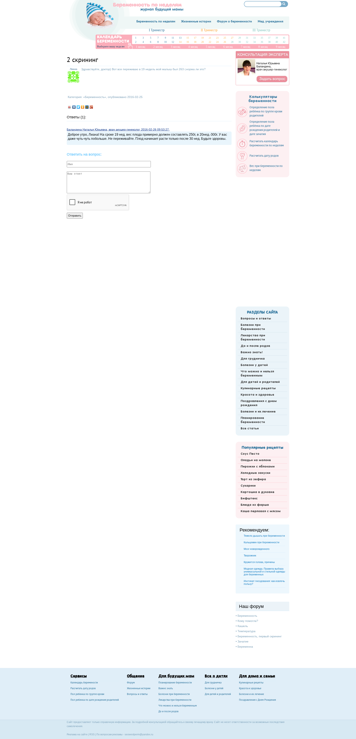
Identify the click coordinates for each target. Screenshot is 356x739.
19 (202, 37)
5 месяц (210, 46)
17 (195, 37)
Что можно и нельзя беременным (257, 373)
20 (202, 42)
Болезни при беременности (253, 327)
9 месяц (280, 46)
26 (225, 42)
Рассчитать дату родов (83, 688)
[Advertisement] (262, 240)
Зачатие (243, 641)
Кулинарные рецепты (258, 388)
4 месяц (193, 46)
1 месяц (140, 46)
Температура (246, 631)
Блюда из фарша (255, 505)
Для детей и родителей (260, 382)
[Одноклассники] (83, 107)
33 (254, 37)
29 (239, 37)
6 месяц (228, 46)
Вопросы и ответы (256, 318)
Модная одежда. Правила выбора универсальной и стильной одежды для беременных (264, 571)
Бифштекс (249, 498)
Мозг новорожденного (256, 549)
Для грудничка (253, 358)
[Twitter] (78, 107)
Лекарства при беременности (253, 337)
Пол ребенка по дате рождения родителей (94, 700)
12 (173, 42)
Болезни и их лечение (258, 411)
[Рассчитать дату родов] (260, 160)
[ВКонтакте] (74, 107)
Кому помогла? (248, 620)
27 (232, 37)
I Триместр (157, 30)
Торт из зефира (253, 479)
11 (173, 37)
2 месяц (158, 46)
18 (195, 42)
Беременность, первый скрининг (260, 636)
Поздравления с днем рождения (259, 403)
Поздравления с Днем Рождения (257, 700)
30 (239, 42)
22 (210, 42)
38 (269, 42)
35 (262, 37)
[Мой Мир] (87, 107)
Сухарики (248, 485)
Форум (131, 682)
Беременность (94, 97)
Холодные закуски (255, 473)
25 (225, 37)
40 (276, 42)
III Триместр (261, 30)
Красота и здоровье (257, 394)
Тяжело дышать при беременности (264, 535)
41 (284, 37)
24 (217, 42)
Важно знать (165, 688)
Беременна (245, 646)
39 (276, 37)
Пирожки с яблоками (258, 466)
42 (284, 42)
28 (232, 42)
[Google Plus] (91, 107)
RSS (92, 734)
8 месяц (263, 46)
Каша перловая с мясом (261, 511)
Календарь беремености (84, 682)
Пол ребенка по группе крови (87, 694)
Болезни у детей (254, 365)
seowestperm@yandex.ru (139, 734)
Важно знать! (251, 352)
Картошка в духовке (257, 492)
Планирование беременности (253, 420)
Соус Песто (250, 453)
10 (165, 42)
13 (180, 37)
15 (187, 37)
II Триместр (209, 30)
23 (217, 37)
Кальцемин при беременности (261, 542)
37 (269, 37)
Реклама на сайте (77, 734)
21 (210, 37)
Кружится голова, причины (259, 562)
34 (254, 42)
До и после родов (255, 346)
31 (247, 37)
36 (262, 42)
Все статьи (250, 428)
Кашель (243, 626)
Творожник (250, 555)
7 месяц (245, 46)
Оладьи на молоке (256, 460)
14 (180, 42)
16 (187, 42)
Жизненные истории (138, 688)
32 (247, 42)
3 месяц (175, 46)
